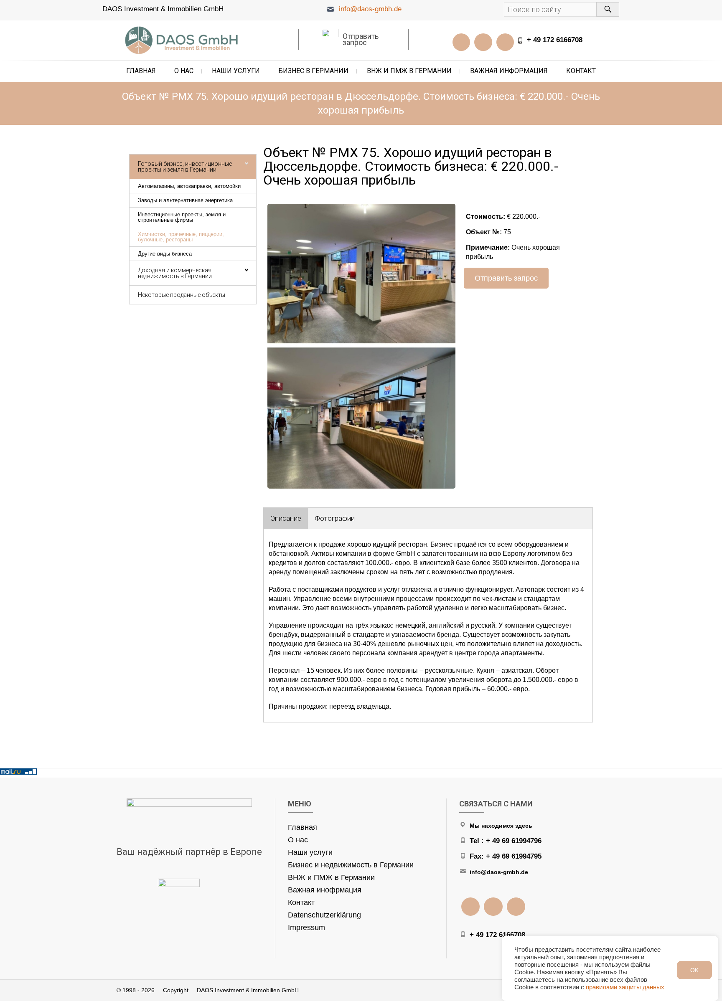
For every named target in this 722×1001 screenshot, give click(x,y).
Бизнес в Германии (313, 71)
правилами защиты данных (625, 987)
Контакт (581, 71)
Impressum (306, 927)
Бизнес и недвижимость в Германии (351, 865)
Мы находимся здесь (501, 825)
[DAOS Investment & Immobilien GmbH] (183, 40)
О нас (183, 71)
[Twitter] (505, 42)
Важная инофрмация (324, 890)
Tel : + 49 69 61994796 (506, 841)
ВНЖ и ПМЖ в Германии (409, 71)
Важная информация (509, 71)
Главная (141, 71)
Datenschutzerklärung (324, 915)
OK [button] (694, 970)
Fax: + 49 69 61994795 (506, 856)
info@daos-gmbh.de (370, 9)
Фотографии (335, 518)
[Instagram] (461, 42)
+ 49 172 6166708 (554, 40)
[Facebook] (483, 42)
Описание (285, 518)
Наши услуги (236, 71)
